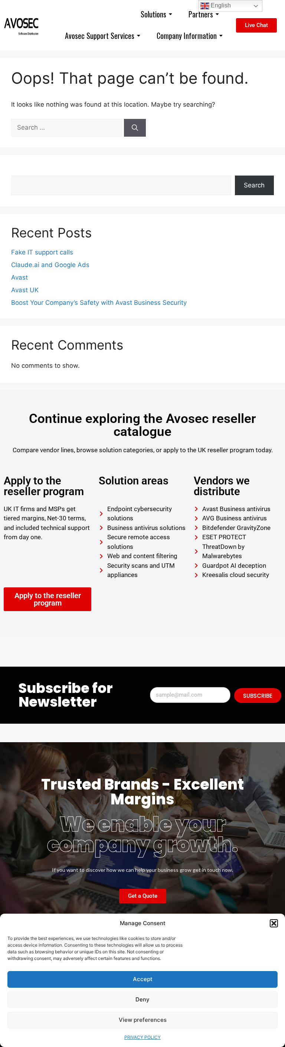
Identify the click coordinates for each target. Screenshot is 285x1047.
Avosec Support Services (99, 35)
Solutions (153, 14)
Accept (143, 979)
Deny (142, 999)
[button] (274, 923)
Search (21, 170)
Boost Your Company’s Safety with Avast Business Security (99, 302)
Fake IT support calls (42, 252)
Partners (201, 14)
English (220, 5)
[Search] (135, 128)
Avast (19, 277)
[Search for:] (67, 127)
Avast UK (25, 290)
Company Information (187, 35)
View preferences (143, 1019)
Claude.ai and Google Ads (50, 265)
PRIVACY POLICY (142, 1037)
